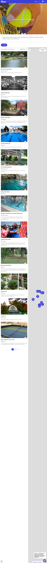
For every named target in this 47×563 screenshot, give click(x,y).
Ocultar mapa (43, 50)
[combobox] (36, 1)
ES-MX (36, 1)
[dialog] (2, 561)
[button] (39, 291)
